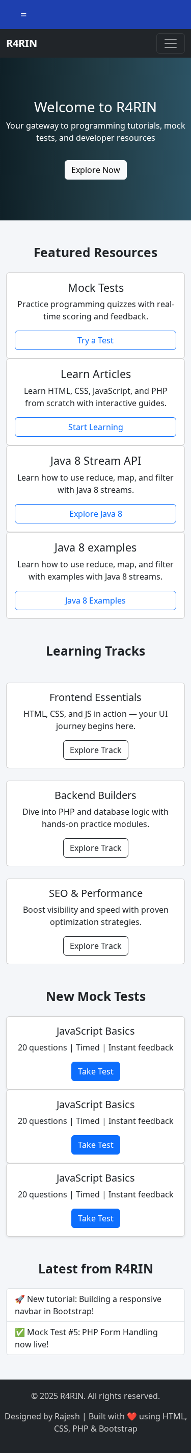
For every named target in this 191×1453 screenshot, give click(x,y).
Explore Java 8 (95, 513)
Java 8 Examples (95, 600)
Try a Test (95, 340)
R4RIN (21, 43)
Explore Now (95, 170)
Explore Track (96, 750)
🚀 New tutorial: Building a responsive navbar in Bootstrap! (88, 1305)
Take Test (96, 1071)
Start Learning (95, 427)
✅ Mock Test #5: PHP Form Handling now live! (86, 1338)
